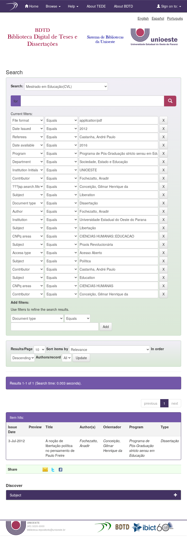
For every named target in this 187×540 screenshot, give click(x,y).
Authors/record (48, 357)
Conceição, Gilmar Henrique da (112, 445)
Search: (17, 85)
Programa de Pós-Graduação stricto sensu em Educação (142, 448)
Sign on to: (169, 6)
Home (33, 6)
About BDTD (123, 6)
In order (157, 348)
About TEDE (96, 6)
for (16, 101)
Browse (52, 6)
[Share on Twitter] (53, 469)
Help (72, 6)
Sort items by (57, 348)
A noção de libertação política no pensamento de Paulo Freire (60, 448)
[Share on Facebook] (61, 469)
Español (158, 18)
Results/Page (22, 348)
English (143, 18)
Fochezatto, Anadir (89, 443)
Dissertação (170, 440)
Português (175, 18)
